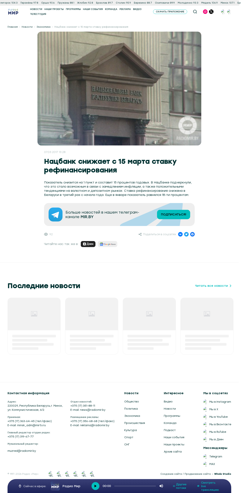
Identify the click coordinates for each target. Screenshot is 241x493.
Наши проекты (174, 444)
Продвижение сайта (198, 474)
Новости (27, 27)
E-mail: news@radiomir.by (87, 409)
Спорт (128, 437)
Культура (130, 430)
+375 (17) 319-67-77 (21, 436)
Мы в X (213, 409)
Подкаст (170, 430)
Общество (131, 401)
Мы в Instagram (220, 401)
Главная (13, 27)
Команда (170, 423)
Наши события (174, 437)
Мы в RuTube (217, 431)
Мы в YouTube (218, 416)
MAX (212, 464)
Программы (172, 415)
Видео (168, 401)
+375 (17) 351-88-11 (82, 405)
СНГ (127, 444)
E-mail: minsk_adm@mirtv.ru (27, 425)
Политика (131, 408)
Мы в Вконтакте (220, 424)
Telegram (215, 456)
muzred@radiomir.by (22, 450)
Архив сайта (173, 451)
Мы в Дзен (216, 439)
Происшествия (134, 423)
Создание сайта (171, 474)
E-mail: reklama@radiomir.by (89, 425)
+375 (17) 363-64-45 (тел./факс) (30, 421)
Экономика (43, 27)
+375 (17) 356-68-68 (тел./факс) (92, 421)
